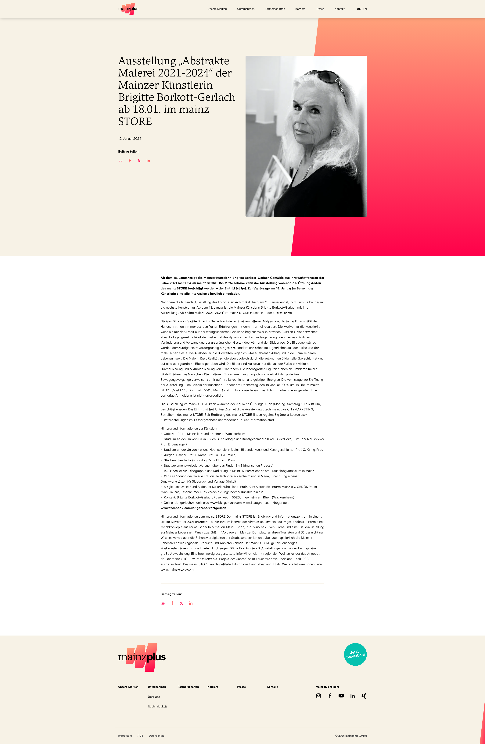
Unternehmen (245, 8)
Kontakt (340, 8)
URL (120, 160)
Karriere (300, 8)
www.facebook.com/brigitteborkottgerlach (193, 508)
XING (364, 696)
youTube (341, 696)
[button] (129, 160)
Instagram (318, 696)
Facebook (330, 696)
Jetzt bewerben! (355, 654)
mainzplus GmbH (128, 9)
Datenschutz (156, 735)
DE (359, 8)
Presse (320, 8)
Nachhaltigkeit (157, 706)
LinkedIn (352, 696)
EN (365, 8)
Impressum (125, 735)
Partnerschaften (275, 8)
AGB (140, 735)
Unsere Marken (217, 8)
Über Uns (154, 696)
